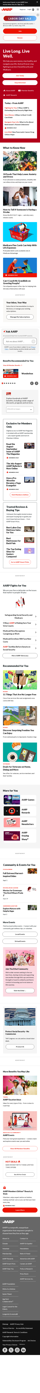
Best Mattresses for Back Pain (13, 540)
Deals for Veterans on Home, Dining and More (17, 768)
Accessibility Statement (24, 1328)
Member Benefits (27, 90)
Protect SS (20, 1047)
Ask (33, 341)
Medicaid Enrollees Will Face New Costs (17, 640)
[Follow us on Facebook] (4, 1350)
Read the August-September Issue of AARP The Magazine (13, 449)
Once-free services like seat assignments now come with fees (19, 699)
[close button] (38, 15)
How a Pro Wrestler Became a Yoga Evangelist (13, 482)
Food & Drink (7, 869)
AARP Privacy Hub (16, 1324)
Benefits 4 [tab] (9, 383)
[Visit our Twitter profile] (11, 1350)
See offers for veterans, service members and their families (18, 774)
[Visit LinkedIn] (23, 1350)
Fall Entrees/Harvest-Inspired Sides (13, 874)
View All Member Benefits (12, 365)
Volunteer (5, 1249)
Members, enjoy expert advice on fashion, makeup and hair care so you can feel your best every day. (19, 1199)
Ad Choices (32, 1340)
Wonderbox (27, 373)
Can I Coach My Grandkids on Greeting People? (17, 282)
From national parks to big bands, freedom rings (20, 737)
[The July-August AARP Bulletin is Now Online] (28, 467)
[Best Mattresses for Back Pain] (28, 540)
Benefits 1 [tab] (2, 383)
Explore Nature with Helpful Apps (11, 909)
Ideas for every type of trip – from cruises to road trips (18, 1104)
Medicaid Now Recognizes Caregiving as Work (14, 632)
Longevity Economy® (10, 1314)
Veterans (6, 764)
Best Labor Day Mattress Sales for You (13, 530)
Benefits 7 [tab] (15, 383)
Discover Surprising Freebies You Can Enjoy (18, 731)
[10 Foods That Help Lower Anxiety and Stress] (20, 161)
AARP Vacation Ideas (12, 1100)
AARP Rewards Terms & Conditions (14, 1332)
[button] (38, 9)
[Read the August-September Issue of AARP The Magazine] (28, 451)
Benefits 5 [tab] (11, 383)
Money (5, 691)
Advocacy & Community (12, 1132)
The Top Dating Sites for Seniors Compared (13, 553)
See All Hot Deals (20, 1174)
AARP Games (28, 799)
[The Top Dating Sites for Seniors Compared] (28, 553)
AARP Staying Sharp (25, 836)
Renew (20, 38)
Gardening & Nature (10, 906)
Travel (5, 1097)
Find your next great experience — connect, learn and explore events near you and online (20, 1140)
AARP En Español (26, 1243)
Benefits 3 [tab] (7, 383)
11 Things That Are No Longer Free (19, 694)
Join (20, 31)
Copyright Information (10, 1336)
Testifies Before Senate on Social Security (16, 648)
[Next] (36, 383)
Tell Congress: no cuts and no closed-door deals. (20, 1039)
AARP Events (8, 1135)
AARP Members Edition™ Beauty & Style (18, 1192)
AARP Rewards (11, 95)
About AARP (10, 90)
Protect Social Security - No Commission (17, 1032)
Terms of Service (8, 1328)
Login (29, 9)
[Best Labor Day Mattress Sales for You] (28, 530)
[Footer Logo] (20, 1221)
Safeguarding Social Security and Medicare (18, 616)
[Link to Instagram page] (17, 1350)
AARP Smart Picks (8, 1264)
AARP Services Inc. (26, 1279)
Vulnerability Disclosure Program (14, 1340)
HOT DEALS (11, 1161)
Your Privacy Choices (9, 1345)
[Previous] (32, 383)
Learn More (20, 1210)
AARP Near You (8, 1269)
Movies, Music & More (10, 888)
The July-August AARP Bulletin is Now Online (14, 466)
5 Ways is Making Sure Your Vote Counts (17, 624)
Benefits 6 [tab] (13, 383)
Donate (5, 1243)
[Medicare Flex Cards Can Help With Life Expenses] (20, 232)
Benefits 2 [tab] (4, 383)
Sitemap (5, 1324)
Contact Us (24, 1238)
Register (23, 9)
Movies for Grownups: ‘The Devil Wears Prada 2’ (13, 893)
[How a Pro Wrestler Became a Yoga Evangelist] (28, 483)
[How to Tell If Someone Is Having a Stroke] (20, 196)
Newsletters (24, 1249)
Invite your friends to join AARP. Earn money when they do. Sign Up (15, 3)
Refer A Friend (25, 1254)
